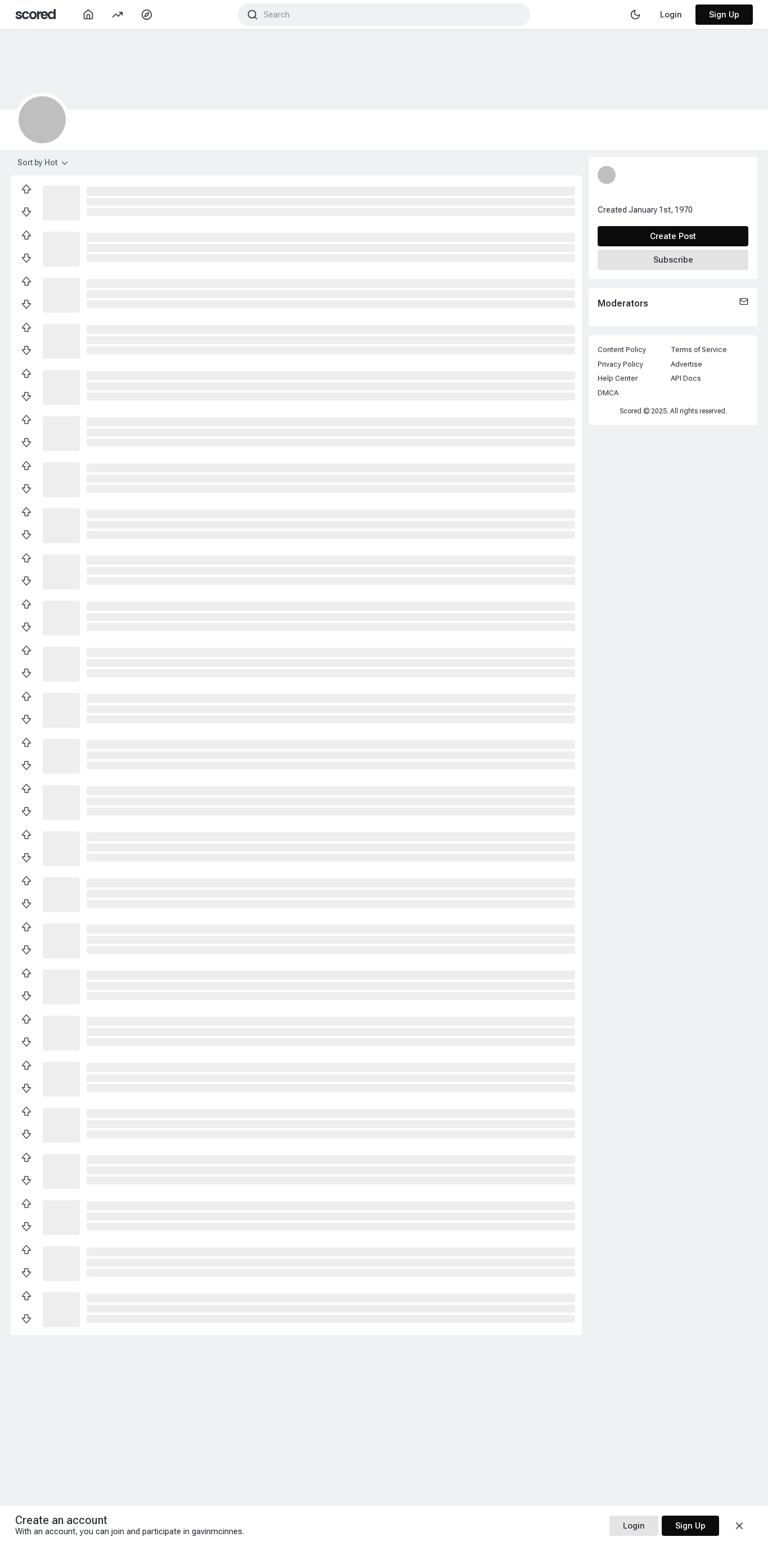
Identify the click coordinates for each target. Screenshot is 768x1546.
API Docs (686, 378)
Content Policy (622, 349)
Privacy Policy (620, 364)
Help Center (618, 378)
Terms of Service (699, 349)
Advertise (686, 364)
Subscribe (673, 260)
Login (634, 1526)
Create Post (673, 236)
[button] (61, 201)
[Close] (739, 1525)
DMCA (608, 393)
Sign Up (724, 15)
